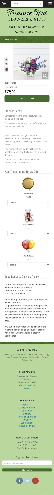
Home (6, 39)
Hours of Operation (27, 416)
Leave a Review (27, 425)
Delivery (27, 413)
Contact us (27, 410)
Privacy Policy (12, 491)
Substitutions (27, 422)
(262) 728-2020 (28, 32)
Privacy (27, 419)
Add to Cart (27, 98)
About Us (27, 404)
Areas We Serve (27, 407)
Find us (27, 388)
